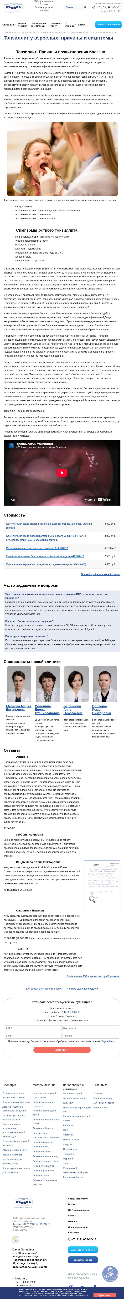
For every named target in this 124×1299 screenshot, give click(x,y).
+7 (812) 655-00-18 (70, 1012)
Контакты (44, 10)
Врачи (81, 25)
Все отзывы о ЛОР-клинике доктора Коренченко (93, 976)
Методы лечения (44, 1085)
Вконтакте (71, 1016)
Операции (9, 1085)
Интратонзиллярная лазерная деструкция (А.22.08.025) (37, 548)
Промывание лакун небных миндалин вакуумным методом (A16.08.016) (46, 564)
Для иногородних (44, 7)
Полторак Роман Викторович (101, 709)
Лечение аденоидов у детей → (84, 988)
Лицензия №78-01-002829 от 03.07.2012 (31, 1224)
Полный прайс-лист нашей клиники (100, 574)
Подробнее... (108, 1041)
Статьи (72, 1215)
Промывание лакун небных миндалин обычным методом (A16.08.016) (45, 556)
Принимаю (104, 1295)
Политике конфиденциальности (73, 1295)
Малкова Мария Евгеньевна (18, 707)
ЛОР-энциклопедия (44, 1)
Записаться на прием (108, 24)
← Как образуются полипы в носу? (42, 988)
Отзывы (44, 4)
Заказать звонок (83, 1260)
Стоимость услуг (57, 24)
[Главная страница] (22, 1203)
